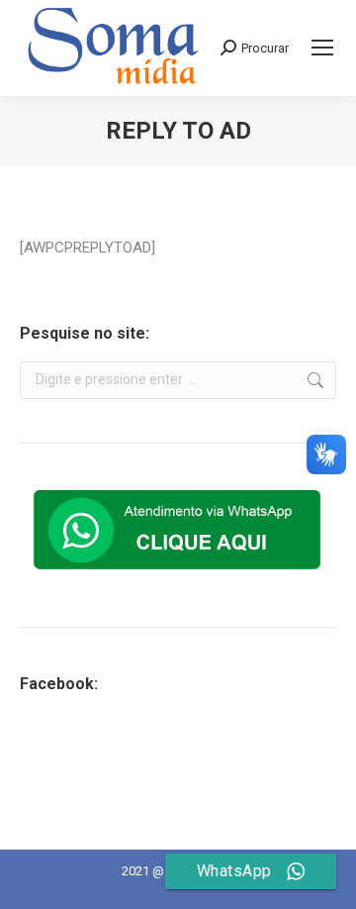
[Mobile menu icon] (322, 47)
